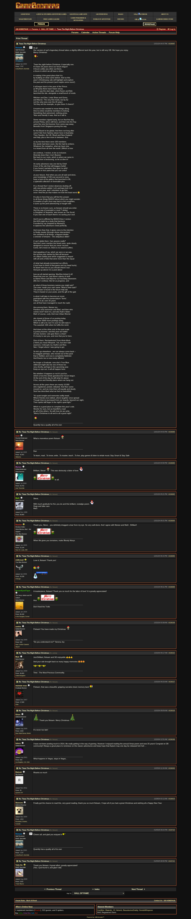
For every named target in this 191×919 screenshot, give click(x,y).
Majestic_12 (110, 910)
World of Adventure (101, 19)
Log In (172, 29)
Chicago (18, 579)
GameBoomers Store (164, 19)
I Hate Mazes (19, 884)
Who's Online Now (24, 907)
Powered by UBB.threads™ (95, 917)
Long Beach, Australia (22, 68)
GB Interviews (102, 14)
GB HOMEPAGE (22, 29)
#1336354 (172, 768)
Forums (35, 29)
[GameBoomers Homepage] (149, 25)
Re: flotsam (53, 432)
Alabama (18, 457)
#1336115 (172, 653)
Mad (17, 657)
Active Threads (99, 32)
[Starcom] (19, 814)
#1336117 (172, 681)
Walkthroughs (25, 19)
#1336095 (172, 556)
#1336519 (172, 799)
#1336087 (172, 43)
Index (97, 889)
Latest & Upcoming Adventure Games (51, 14)
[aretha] (18, 636)
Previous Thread (53, 889)
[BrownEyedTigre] (19, 609)
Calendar (85, 32)
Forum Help (114, 32)
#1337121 (172, 861)
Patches (120, 19)
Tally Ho (19, 865)
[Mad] (19, 668)
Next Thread (137, 889)
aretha (18, 627)
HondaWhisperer (146, 910)
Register (162, 29)
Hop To (69, 893)
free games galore (51, 19)
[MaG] (19, 509)
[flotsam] (19, 61)
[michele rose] (19, 697)
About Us (164, 14)
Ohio (16, 704)
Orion (17, 714)
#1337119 (172, 830)
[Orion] (19, 726)
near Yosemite (19, 488)
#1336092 (172, 494)
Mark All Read (31, 900)
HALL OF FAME (47, 29)
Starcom (19, 803)
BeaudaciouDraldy (130, 910)
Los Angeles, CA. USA (22, 762)
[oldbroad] (19, 571)
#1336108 (172, 622)
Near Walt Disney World (23, 733)
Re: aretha (53, 653)
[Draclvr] (19, 541)
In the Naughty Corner (22, 616)
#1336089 (172, 432)
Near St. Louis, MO (21, 550)
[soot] (19, 449)
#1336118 (172, 710)
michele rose (21, 686)
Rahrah (18, 772)
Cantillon (100, 910)
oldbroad (19, 560)
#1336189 (172, 739)
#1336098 (172, 587)
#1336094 (172, 520)
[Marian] (19, 480)
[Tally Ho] (19, 876)
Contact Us (158, 900)
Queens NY (19, 792)
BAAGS (120, 14)
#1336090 (172, 463)
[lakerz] (19, 754)
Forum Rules (20, 900)
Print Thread (21, 38)
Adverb (119, 910)
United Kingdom (20, 675)
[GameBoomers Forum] (41, 25)
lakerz (18, 743)
